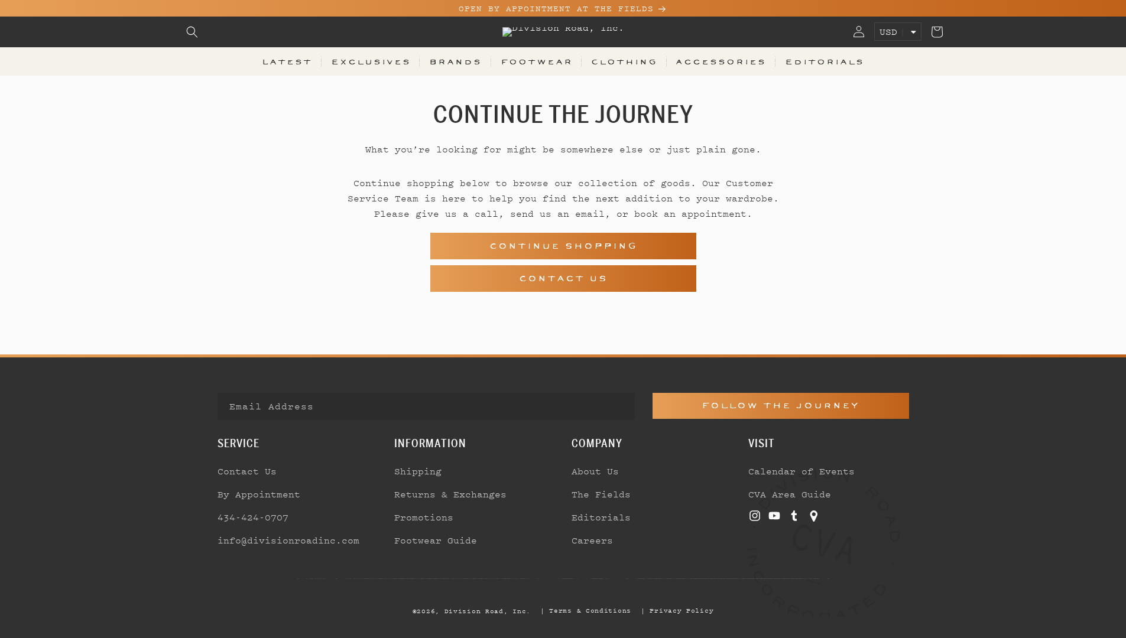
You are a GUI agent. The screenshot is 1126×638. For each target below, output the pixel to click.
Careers (592, 539)
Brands (455, 61)
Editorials (824, 61)
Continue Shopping (563, 246)
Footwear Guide (435, 539)
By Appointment (259, 493)
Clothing (624, 61)
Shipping (418, 470)
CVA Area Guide (789, 493)
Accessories (721, 61)
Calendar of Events (801, 470)
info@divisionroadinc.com (288, 539)
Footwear (537, 61)
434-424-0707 (253, 516)
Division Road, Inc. (487, 611)
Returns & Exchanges (450, 493)
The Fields (601, 493)
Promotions (423, 516)
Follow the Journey (780, 405)
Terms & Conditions (590, 610)
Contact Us (563, 278)
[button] (192, 32)
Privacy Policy (681, 610)
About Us (595, 470)
